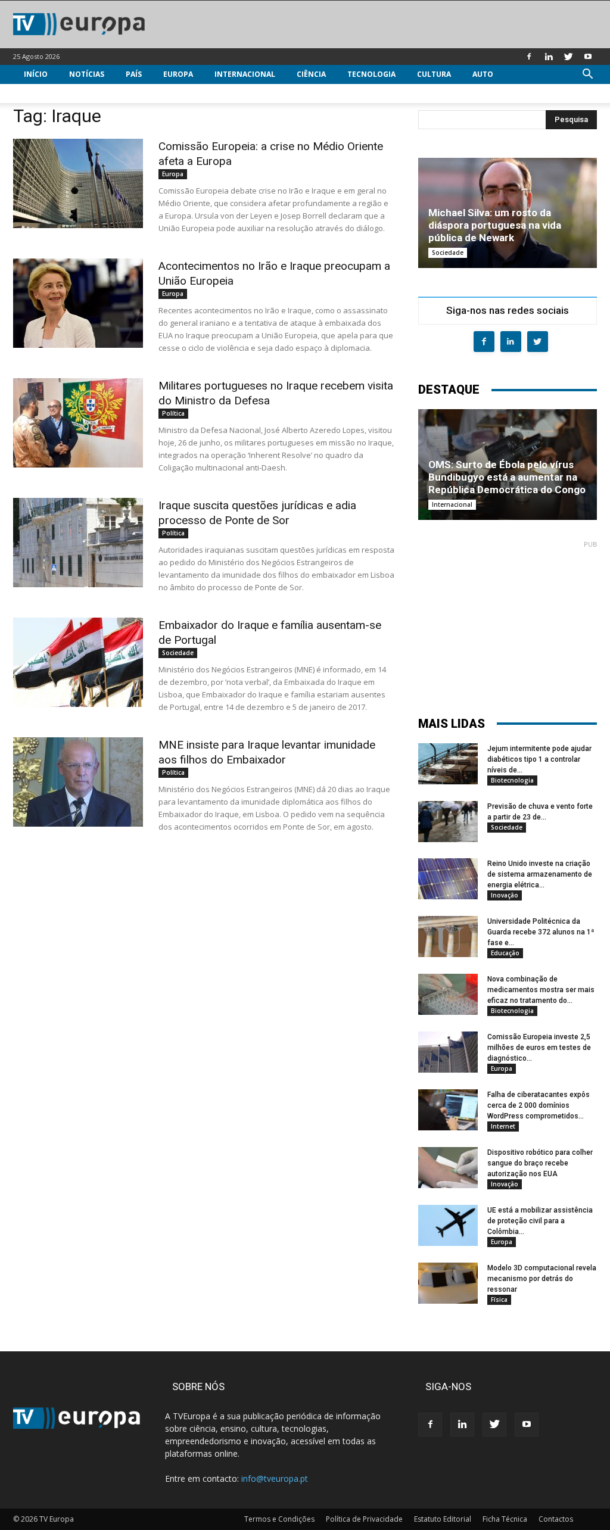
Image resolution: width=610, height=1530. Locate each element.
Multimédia (47, 93)
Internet (503, 1126)
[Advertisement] (507, 623)
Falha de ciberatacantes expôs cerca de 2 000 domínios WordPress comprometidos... (538, 1105)
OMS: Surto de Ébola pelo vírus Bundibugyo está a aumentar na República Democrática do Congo (507, 477)
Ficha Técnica (505, 1519)
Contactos (556, 1519)
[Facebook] (529, 56)
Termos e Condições (279, 1519)
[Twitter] (568, 56)
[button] (587, 75)
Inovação (504, 895)
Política (173, 413)
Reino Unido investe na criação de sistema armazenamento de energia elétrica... (539, 874)
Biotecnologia (512, 780)
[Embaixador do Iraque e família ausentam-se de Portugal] (78, 662)
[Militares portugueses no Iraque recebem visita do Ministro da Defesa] (78, 423)
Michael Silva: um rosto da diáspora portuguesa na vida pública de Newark (494, 225)
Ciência (311, 74)
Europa (178, 74)
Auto (482, 74)
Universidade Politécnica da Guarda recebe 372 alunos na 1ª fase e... (540, 932)
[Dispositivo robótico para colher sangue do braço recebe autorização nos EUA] (448, 1167)
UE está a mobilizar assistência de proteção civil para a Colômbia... (540, 1221)
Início (36, 74)
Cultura (434, 74)
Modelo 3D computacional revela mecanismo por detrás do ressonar (541, 1279)
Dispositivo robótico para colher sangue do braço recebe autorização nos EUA (540, 1163)
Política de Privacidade (364, 1519)
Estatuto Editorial (442, 1519)
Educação (505, 953)
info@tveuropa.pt (274, 1478)
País (134, 74)
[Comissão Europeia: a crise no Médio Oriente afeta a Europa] (78, 183)
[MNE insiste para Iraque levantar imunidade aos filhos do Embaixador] (78, 782)
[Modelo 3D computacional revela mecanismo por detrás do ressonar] (448, 1283)
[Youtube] (588, 56)
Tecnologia (371, 74)
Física (499, 1299)
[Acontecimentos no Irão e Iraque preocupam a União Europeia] (78, 303)
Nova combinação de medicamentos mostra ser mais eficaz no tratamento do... (541, 990)
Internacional (244, 74)
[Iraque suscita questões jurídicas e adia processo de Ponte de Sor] (78, 542)
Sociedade (178, 653)
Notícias (86, 74)
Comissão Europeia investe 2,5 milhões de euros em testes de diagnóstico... (539, 1047)
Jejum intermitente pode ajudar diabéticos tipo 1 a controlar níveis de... (539, 759)
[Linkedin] (549, 56)
